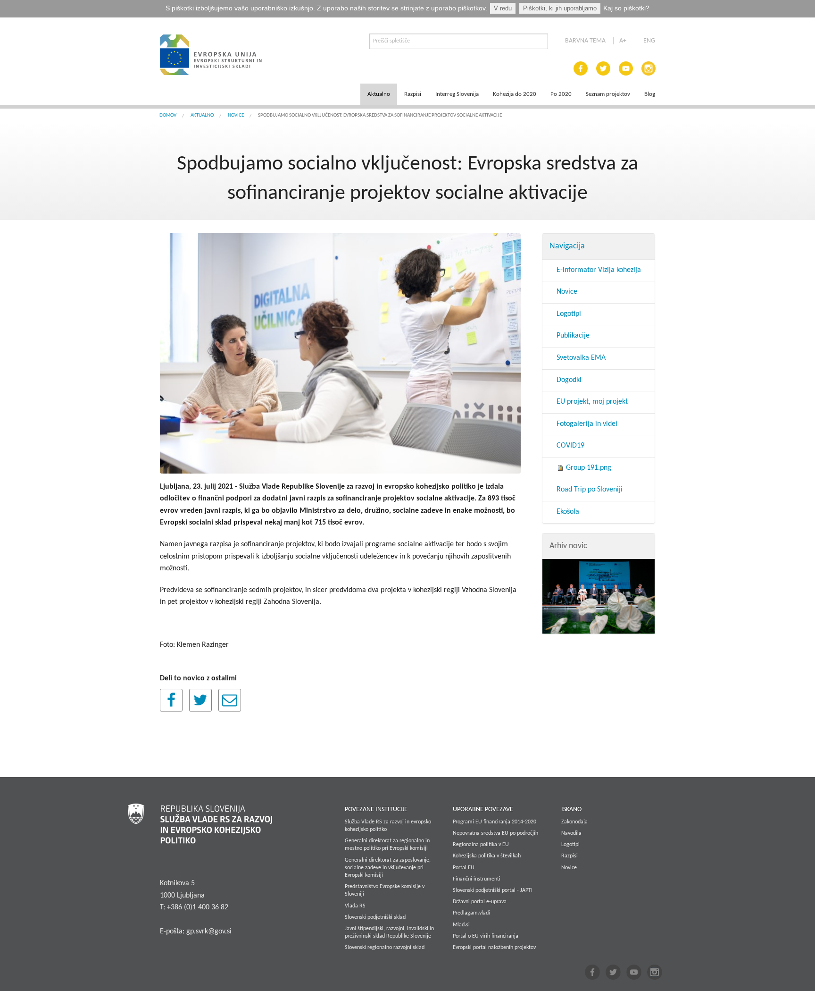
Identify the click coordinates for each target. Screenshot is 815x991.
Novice (236, 115)
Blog (649, 94)
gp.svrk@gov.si (209, 931)
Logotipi (569, 314)
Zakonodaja (574, 822)
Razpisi (412, 94)
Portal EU (463, 868)
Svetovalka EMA (581, 358)
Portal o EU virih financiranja (485, 936)
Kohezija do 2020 (514, 94)
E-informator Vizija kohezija (599, 270)
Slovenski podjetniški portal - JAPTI (492, 890)
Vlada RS (355, 906)
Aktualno (378, 94)
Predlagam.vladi (471, 913)
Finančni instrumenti (476, 879)
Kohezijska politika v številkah (487, 856)
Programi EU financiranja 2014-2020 (494, 822)
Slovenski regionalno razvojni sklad (384, 947)
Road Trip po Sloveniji (590, 489)
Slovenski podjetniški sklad (375, 917)
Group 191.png (587, 468)
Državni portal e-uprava (480, 902)
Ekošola (568, 512)
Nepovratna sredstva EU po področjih (495, 833)
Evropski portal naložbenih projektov (494, 947)
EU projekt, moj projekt (592, 402)
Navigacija (567, 246)
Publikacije (573, 335)
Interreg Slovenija (457, 94)
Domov (167, 115)
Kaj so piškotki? (626, 8)
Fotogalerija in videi (587, 424)
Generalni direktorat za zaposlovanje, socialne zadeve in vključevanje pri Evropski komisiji (388, 867)
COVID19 (570, 445)
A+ (622, 40)
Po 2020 (561, 94)
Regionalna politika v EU (481, 844)
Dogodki (569, 380)
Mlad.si (461, 925)
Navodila (571, 833)
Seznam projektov (608, 94)
